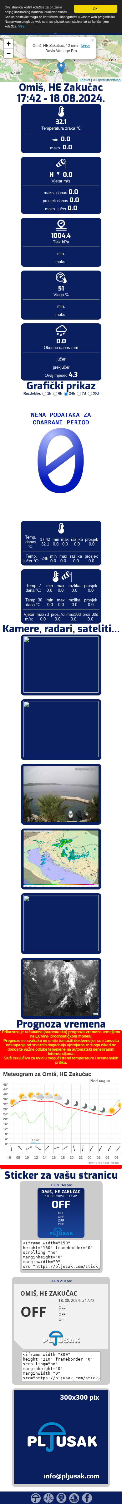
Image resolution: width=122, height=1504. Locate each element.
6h (60, 393)
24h (72, 393)
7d (84, 393)
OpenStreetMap (108, 79)
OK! (96, 8)
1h (49, 393)
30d (95, 393)
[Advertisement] (48, 102)
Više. (21, 26)
